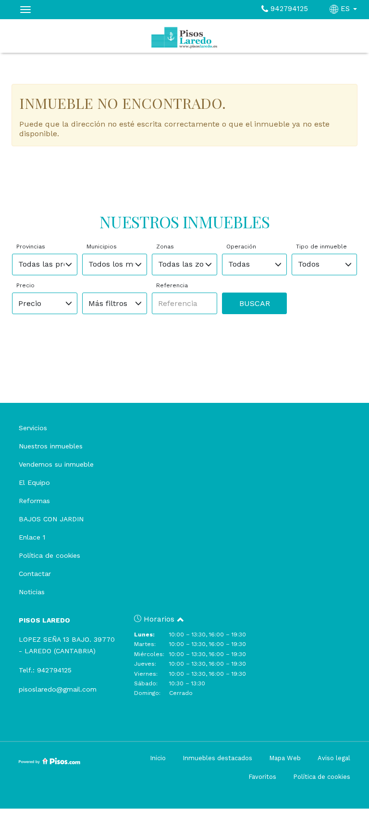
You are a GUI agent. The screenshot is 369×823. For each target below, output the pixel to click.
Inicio (158, 758)
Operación (241, 246)
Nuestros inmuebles (51, 446)
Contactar (35, 573)
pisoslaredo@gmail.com (58, 689)
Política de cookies (49, 555)
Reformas (34, 501)
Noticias (32, 592)
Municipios (101, 246)
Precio (25, 285)
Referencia (172, 285)
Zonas (165, 246)
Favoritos (262, 776)
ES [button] (345, 8)
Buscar (254, 303)
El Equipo (34, 482)
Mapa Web (285, 758)
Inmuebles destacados (217, 758)
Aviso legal (334, 758)
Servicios (33, 428)
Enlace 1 (32, 537)
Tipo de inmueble (321, 246)
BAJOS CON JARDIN (51, 519)
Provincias (30, 246)
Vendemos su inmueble (56, 464)
